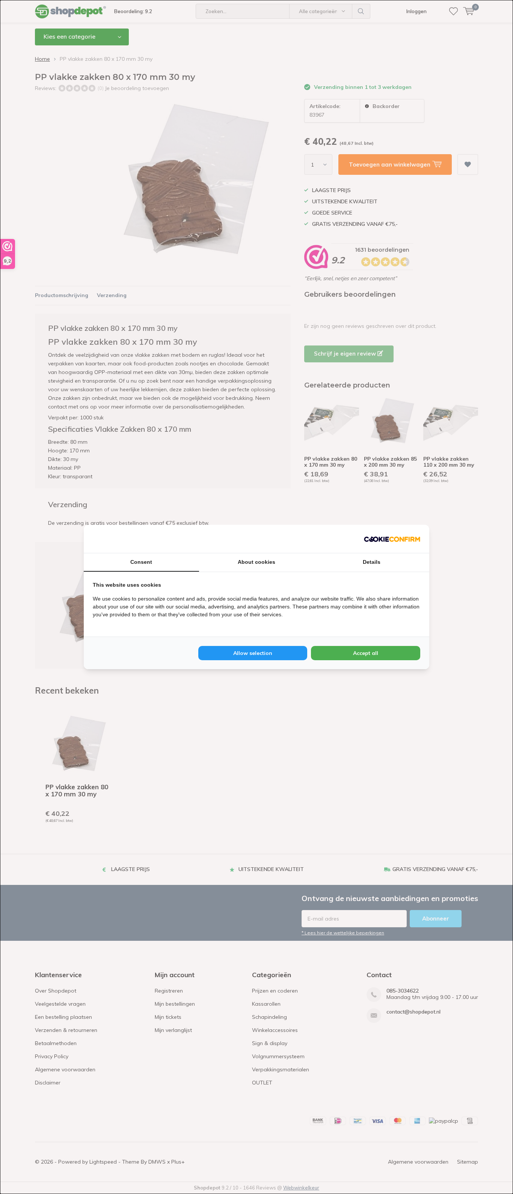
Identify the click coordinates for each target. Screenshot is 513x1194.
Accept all (365, 653)
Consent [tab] (141, 562)
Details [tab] (371, 562)
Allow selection (252, 653)
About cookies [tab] (256, 562)
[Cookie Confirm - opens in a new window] (392, 539)
